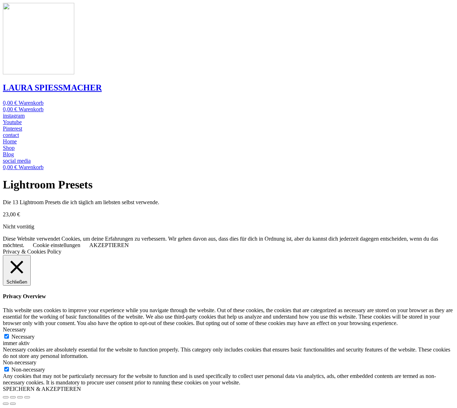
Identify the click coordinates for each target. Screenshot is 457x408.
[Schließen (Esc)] (6, 397)
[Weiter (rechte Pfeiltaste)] (13, 404)
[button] (14, 116)
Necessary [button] (14, 329)
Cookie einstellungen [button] (56, 245)
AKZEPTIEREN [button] (109, 245)
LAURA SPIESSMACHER (52, 87)
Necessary (23, 337)
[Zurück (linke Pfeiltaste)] (6, 404)
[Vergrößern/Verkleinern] (27, 397)
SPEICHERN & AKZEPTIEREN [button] (42, 389)
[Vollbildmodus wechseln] (20, 397)
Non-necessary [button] (19, 362)
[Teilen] (13, 397)
